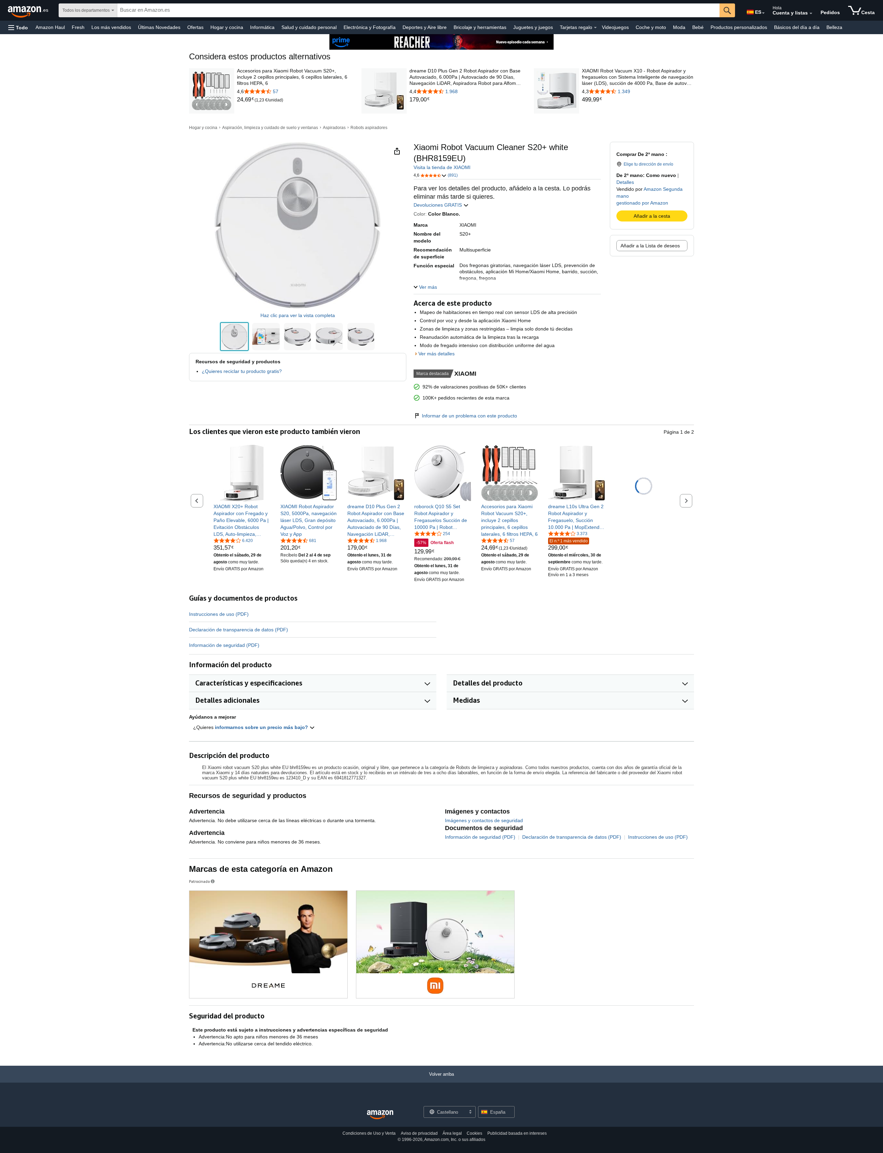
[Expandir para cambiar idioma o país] (763, 13)
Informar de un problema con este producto (469, 415)
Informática (262, 27)
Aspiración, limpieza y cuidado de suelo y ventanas (270, 127)
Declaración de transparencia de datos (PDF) (238, 629)
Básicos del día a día (797, 27)
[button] (18, 27)
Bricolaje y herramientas (480, 27)
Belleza (834, 27)
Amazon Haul (50, 27)
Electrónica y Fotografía (370, 27)
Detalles (625, 182)
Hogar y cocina (226, 27)
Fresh (78, 27)
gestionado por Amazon (642, 203)
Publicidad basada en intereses (517, 1133)
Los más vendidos (111, 27)
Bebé (698, 27)
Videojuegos (615, 27)
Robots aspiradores (368, 127)
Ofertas (195, 27)
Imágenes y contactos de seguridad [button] (484, 820)
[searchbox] (418, 10)
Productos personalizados (739, 27)
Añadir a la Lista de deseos (650, 245)
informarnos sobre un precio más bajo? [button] (262, 727)
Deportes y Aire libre (425, 27)
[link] (246, 99)
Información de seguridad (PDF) (224, 645)
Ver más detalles (436, 353)
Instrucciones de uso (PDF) (219, 614)
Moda (679, 27)
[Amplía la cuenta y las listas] (811, 13)
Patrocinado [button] (199, 881)
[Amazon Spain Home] (380, 1115)
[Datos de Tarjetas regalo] (595, 27)
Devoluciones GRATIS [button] (438, 205)
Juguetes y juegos (533, 27)
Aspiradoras (334, 127)
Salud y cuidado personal (309, 27)
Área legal (452, 1133)
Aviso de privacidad (419, 1133)
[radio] (234, 336)
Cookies (474, 1133)
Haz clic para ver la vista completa (297, 315)
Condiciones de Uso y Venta (369, 1133)
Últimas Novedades (159, 27)
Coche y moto (651, 27)
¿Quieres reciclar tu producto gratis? (242, 371)
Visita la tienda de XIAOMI (442, 167)
